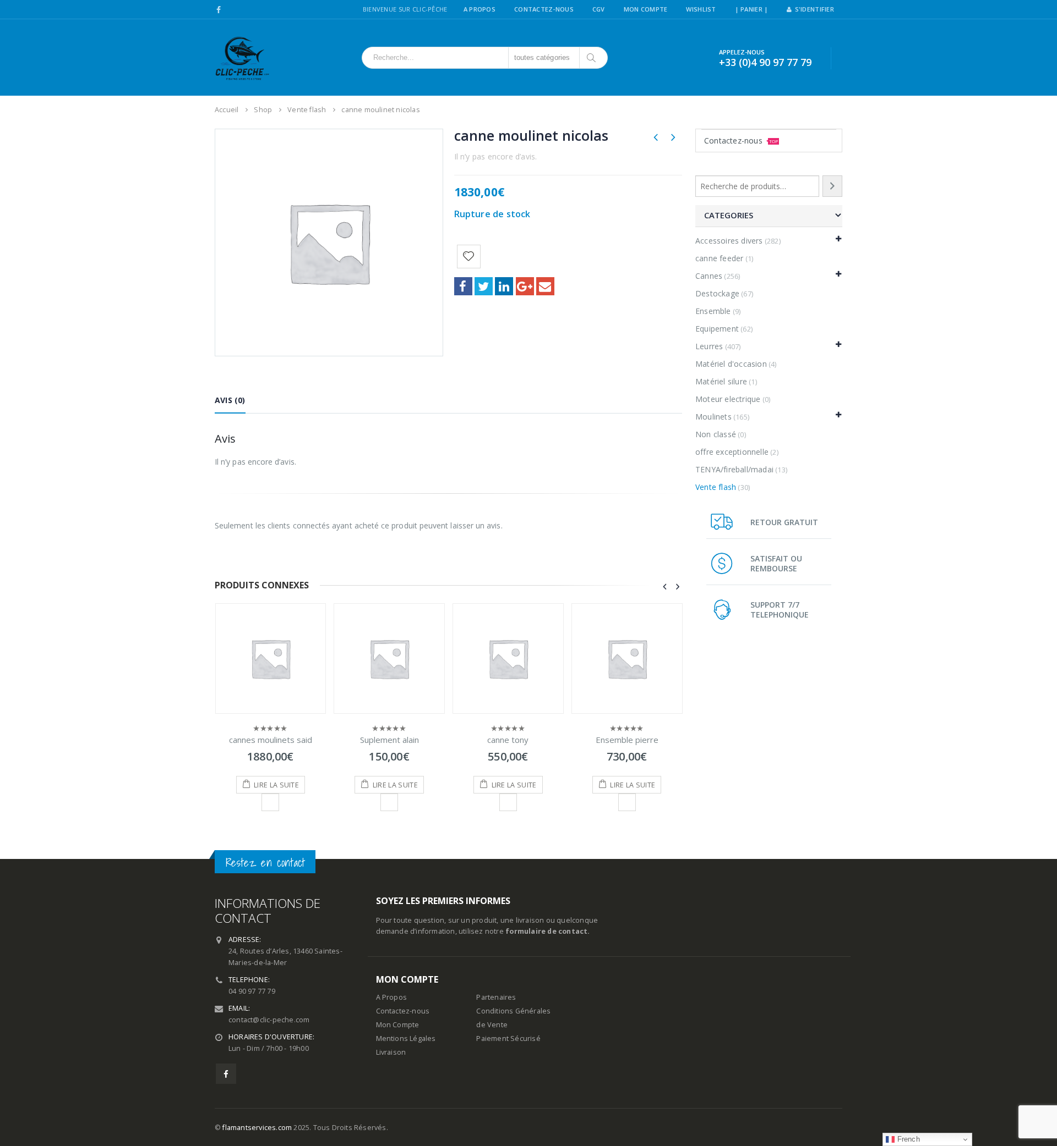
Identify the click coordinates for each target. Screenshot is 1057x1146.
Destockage (717, 293)
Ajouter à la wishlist (270, 802)
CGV (598, 9)
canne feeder (719, 258)
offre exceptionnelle (732, 452)
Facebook (463, 286)
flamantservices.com (257, 1127)
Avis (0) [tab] (230, 400)
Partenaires (496, 997)
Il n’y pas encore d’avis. (495, 156)
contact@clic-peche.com (268, 1019)
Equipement (717, 328)
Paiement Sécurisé (508, 1038)
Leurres (709, 346)
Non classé (715, 434)
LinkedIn (504, 286)
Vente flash (715, 487)
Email (545, 286)
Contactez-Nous (544, 9)
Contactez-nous (741, 140)
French (907, 1139)
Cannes (708, 276)
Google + (525, 286)
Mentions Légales (406, 1038)
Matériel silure (721, 381)
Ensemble (713, 311)
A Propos (479, 9)
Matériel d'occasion (731, 364)
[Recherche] (832, 186)
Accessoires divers (729, 240)
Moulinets (713, 416)
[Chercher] (592, 57)
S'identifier (814, 9)
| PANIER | (752, 9)
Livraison (391, 1052)
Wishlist (701, 9)
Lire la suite (276, 785)
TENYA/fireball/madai (734, 469)
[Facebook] (219, 10)
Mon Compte (646, 9)
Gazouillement (484, 286)
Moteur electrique (727, 399)
